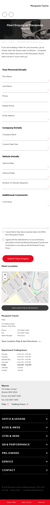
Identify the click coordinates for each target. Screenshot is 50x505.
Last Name (7, 86)
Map (4, 403)
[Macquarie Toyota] (6, 5)
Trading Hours (18, 403)
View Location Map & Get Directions (25, 308)
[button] (25, 284)
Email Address (8, 115)
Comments (7, 201)
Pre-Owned (10, 453)
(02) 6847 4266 (23, 330)
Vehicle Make (8, 163)
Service (7, 461)
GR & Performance (16, 444)
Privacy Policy (15, 490)
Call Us (4, 13)
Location (11, 13)
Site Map (5, 490)
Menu (46, 13)
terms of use (29, 239)
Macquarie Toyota (39, 5)
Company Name (9, 134)
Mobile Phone (8, 105)
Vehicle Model (8, 173)
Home (4, 42)
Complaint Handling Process (33, 490)
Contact (11, 42)
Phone (5, 96)
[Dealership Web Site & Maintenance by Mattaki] (7, 495)
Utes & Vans (10, 435)
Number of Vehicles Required (15, 182)
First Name (7, 76)
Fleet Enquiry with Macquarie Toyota (30, 42)
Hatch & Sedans (13, 418)
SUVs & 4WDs (11, 427)
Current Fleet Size (10, 144)
